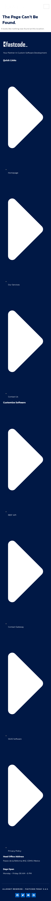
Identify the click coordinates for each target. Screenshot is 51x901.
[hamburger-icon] (46, 6)
